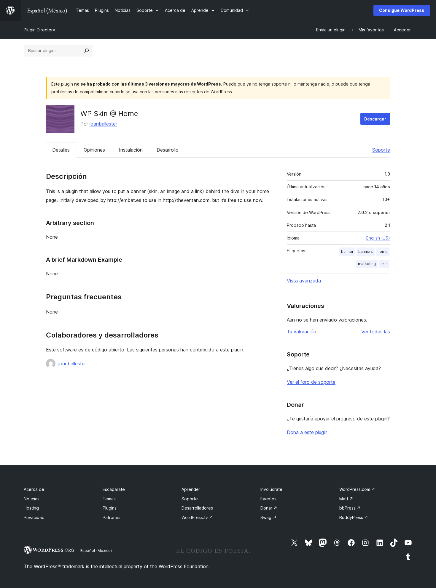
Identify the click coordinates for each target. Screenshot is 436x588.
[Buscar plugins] (87, 51)
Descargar (375, 118)
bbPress (350, 507)
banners (365, 251)
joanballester (103, 124)
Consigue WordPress (401, 10)
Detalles (61, 150)
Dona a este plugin (307, 432)
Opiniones (94, 150)
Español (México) (96, 550)
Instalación (131, 150)
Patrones (111, 517)
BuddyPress (353, 517)
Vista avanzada (304, 281)
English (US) (378, 237)
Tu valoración (301, 332)
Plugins (110, 507)
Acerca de (34, 489)
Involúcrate (271, 489)
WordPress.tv (197, 517)
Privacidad (34, 517)
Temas (109, 498)
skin (384, 263)
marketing (367, 263)
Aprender (191, 489)
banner (347, 251)
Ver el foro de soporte (311, 382)
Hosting (31, 507)
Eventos (268, 498)
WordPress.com (357, 489)
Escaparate (114, 489)
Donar (268, 507)
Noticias (31, 498)
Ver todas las (375, 332)
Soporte (381, 150)
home (383, 251)
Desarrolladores (197, 507)
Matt (346, 498)
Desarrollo (168, 150)
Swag (268, 517)
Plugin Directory (39, 29)
